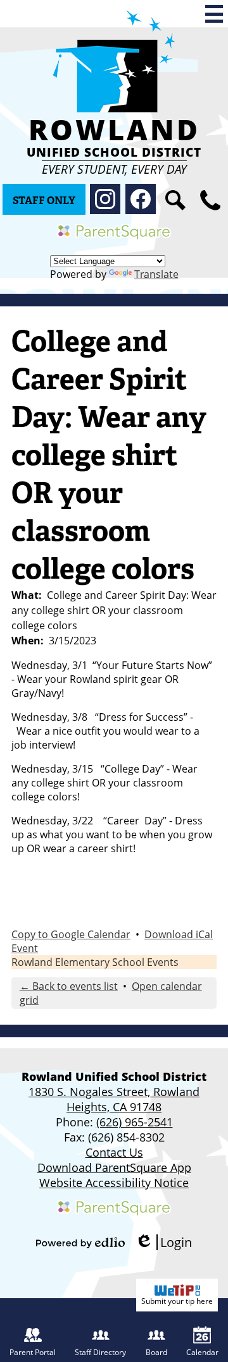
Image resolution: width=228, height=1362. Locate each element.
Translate (156, 274)
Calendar (202, 1352)
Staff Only (44, 200)
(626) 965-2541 (134, 1122)
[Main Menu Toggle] (214, 14)
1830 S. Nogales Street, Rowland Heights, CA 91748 (114, 1099)
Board (156, 1352)
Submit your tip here (177, 1301)
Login (163, 1242)
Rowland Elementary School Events (95, 962)
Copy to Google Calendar (70, 934)
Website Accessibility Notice (114, 1182)
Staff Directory (100, 1352)
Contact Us (114, 1152)
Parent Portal (33, 1352)
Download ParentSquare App (114, 1167)
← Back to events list (69, 986)
